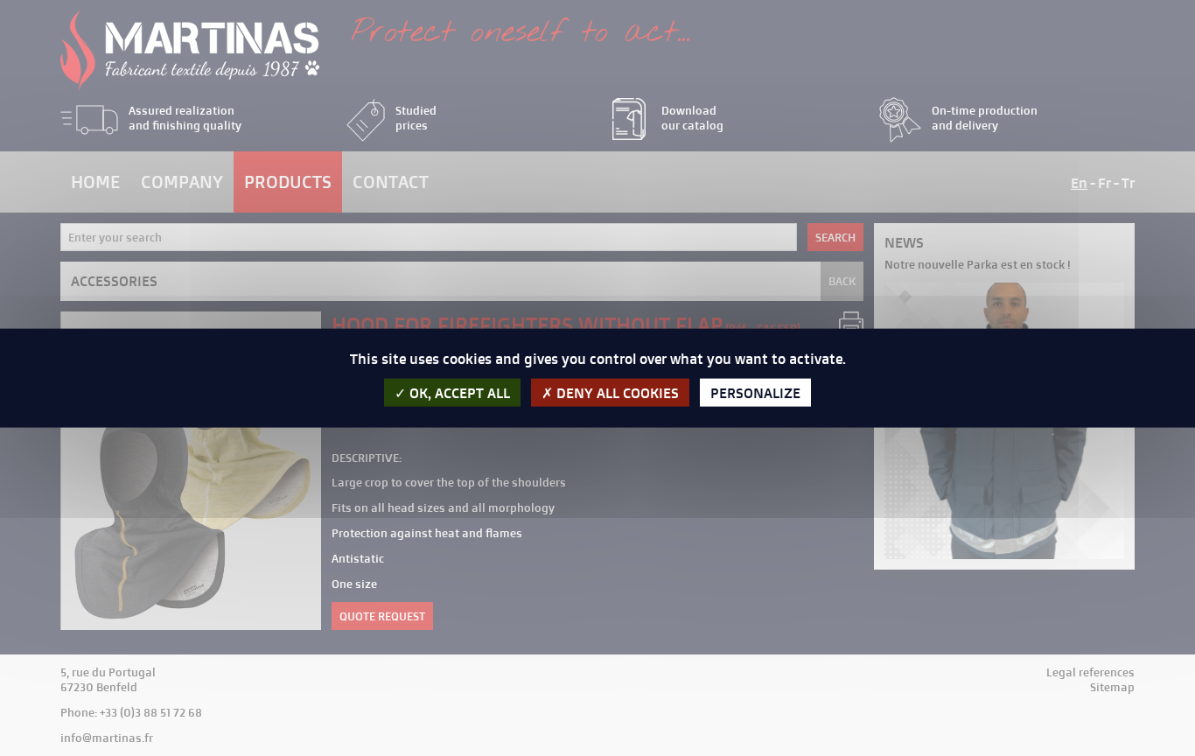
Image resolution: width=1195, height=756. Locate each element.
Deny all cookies (616, 392)
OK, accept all (458, 392)
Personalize (755, 392)
